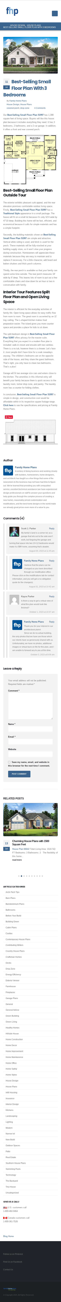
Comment (13, 690)
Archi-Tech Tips (12, 892)
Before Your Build (13, 916)
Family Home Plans (18, 101)
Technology (11, 1175)
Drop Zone (10, 969)
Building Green (12, 921)
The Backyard (12, 1181)
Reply (51, 528)
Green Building (12, 1016)
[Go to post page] (30, 819)
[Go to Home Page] (4, 25)
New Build (10, 1139)
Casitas (9, 933)
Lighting (9, 1122)
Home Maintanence (14, 1057)
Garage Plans (12, 998)
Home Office (11, 1063)
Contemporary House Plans (18, 939)
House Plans (26, 104)
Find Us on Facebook (12, 1262)
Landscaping (11, 1116)
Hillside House (12, 1034)
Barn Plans (10, 898)
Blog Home (8, 1236)
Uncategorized (12, 1193)
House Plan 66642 (20, 849)
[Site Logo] (12, 11)
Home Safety (11, 1069)
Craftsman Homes (14, 957)
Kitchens (9, 1110)
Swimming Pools (13, 1169)
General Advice (12, 1010)
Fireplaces (10, 992)
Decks (8, 963)
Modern (9, 1128)
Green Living (11, 1022)
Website (12, 749)
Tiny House (11, 1187)
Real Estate (11, 1157)
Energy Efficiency (13, 974)
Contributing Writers (14, 945)
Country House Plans (15, 951)
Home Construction (14, 1039)
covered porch (13, 108)
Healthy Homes (12, 1028)
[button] (55, 7)
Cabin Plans (11, 927)
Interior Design (12, 1104)
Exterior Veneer (12, 980)
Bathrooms (10, 910)
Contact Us (8, 1269)
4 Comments (40, 108)
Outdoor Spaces (13, 1145)
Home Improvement (14, 1051)
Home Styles (11, 1075)
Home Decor (11, 1045)
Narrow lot (10, 1134)
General (9, 1004)
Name (11, 724)
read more (17, 860)
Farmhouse (11, 986)
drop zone (24, 108)
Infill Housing (11, 1092)
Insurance (10, 1098)
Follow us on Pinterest (13, 1254)
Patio (8, 1151)
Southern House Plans (16, 1163)
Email (11, 737)
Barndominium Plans (15, 904)
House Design (13, 104)
